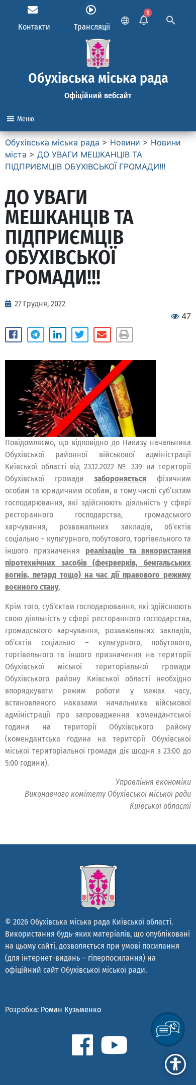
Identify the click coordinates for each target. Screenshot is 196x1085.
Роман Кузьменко (71, 1009)
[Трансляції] (91, 10)
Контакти (34, 27)
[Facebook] (82, 1045)
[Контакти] (33, 10)
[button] (13, 335)
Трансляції (92, 27)
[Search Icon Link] (171, 19)
